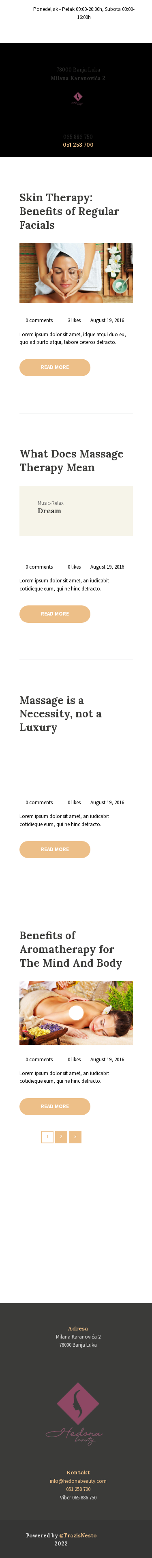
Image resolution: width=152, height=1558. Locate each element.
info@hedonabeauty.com (78, 1481)
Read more (55, 367)
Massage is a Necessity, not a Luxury (60, 714)
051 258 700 (78, 144)
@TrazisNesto (77, 1535)
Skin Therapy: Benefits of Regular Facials (69, 211)
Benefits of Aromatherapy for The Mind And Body (70, 949)
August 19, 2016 (107, 320)
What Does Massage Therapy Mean (71, 460)
